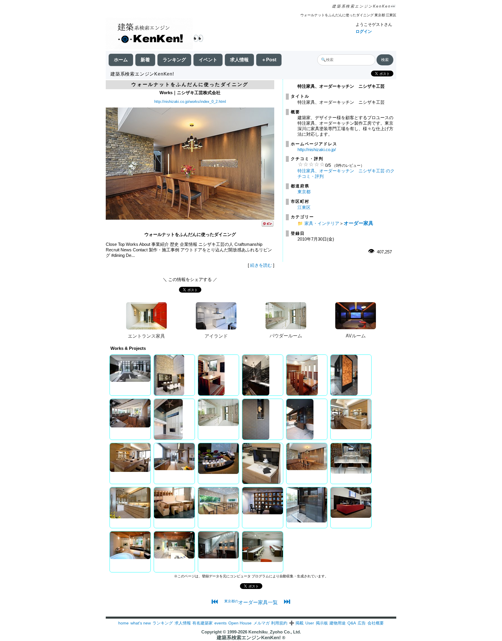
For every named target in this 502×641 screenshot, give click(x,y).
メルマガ (261, 623)
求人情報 (239, 59)
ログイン (364, 31)
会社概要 (375, 623)
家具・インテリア (321, 223)
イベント (208, 59)
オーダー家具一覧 (251, 602)
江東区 (304, 207)
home (123, 623)
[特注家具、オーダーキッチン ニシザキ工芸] (190, 218)
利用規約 (279, 623)
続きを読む (261, 265)
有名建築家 (202, 623)
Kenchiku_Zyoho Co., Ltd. (274, 631)
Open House (240, 623)
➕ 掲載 (296, 623)
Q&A (351, 623)
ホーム (121, 59)
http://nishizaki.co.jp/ (316, 149)
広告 (362, 623)
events (220, 623)
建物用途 (337, 623)
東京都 (304, 191)
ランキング (174, 59)
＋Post (268, 59)
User (309, 623)
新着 (145, 59)
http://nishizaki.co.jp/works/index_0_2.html (190, 101)
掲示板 (322, 623)
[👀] (149, 34)
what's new (140, 623)
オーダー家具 (358, 223)
